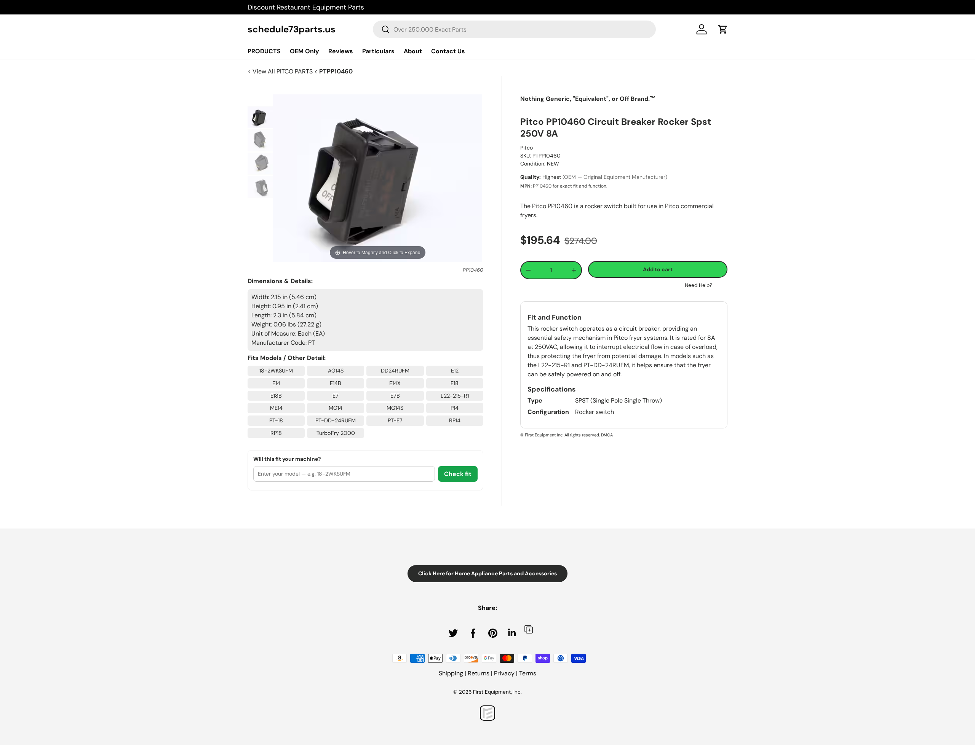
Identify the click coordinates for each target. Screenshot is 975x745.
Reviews (340, 51)
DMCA (607, 435)
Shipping (451, 673)
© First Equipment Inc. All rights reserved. (560, 435)
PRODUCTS (264, 51)
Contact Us (448, 51)
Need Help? (698, 285)
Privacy (504, 673)
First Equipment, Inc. (497, 692)
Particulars (378, 51)
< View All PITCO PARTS (281, 71)
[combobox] (514, 29)
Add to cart (658, 269)
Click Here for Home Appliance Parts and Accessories (487, 573)
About (413, 51)
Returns (478, 673)
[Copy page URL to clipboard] (528, 629)
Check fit (458, 474)
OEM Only (304, 51)
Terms (527, 673)
